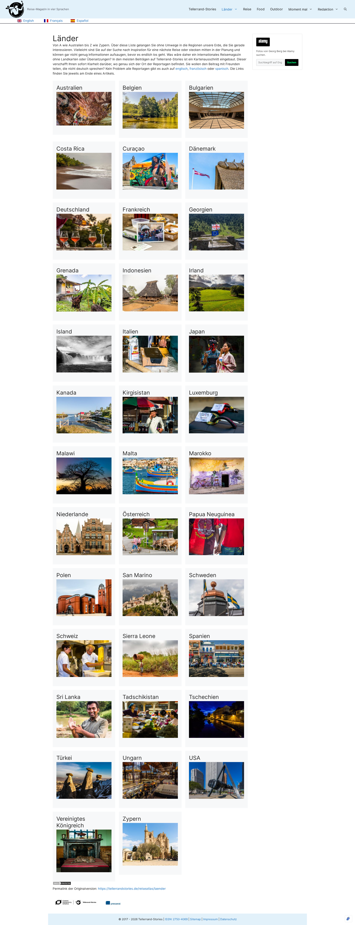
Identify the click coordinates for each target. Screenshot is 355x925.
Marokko (200, 453)
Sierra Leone (139, 636)
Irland (196, 270)
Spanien (199, 636)
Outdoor (276, 9)
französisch (198, 69)
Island (64, 331)
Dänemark (202, 148)
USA (194, 757)
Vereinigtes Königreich (70, 822)
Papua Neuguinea (212, 514)
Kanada (66, 392)
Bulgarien (201, 87)
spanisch (221, 69)
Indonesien (137, 270)
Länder (227, 9)
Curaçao (134, 148)
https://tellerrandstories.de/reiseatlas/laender (131, 888)
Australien (69, 87)
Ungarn (132, 757)
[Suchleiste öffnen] (345, 9)
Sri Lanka (68, 697)
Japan (197, 331)
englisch (181, 69)
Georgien (200, 209)
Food (261, 9)
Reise (247, 9)
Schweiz (67, 636)
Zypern (132, 818)
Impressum (210, 919)
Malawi (65, 453)
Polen (63, 575)
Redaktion (325, 9)
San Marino (137, 575)
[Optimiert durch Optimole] (348, 918)
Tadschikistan (141, 697)
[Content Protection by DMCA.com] (62, 884)
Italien (130, 331)
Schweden (202, 575)
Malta (130, 453)
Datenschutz (228, 919)
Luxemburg (203, 392)
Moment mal (297, 9)
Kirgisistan (136, 392)
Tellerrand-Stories (202, 9)
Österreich (136, 514)
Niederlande (72, 514)
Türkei (64, 757)
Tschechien (204, 697)
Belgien (132, 87)
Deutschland (72, 209)
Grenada (67, 270)
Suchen (291, 62)
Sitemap (195, 919)
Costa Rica (70, 148)
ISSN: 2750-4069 (176, 919)
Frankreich (136, 209)
